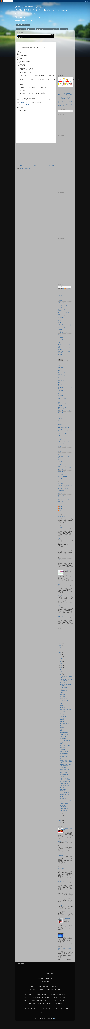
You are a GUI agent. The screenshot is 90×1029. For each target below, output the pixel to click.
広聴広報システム (62, 559)
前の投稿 (51, 165)
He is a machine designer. (63, 427)
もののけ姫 (62, 718)
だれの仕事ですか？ (64, 792)
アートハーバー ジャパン (30, 6)
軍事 (61, 743)
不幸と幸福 (62, 707)
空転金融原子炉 (61, 374)
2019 (60, 650)
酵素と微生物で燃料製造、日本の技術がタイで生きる (65, 105)
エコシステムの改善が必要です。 (65, 299)
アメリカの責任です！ (65, 772)
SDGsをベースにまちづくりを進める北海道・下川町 (65, 95)
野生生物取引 (61, 905)
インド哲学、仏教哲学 (63, 448)
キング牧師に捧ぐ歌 (64, 723)
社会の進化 (62, 749)
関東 (29, 29)
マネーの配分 (63, 721)
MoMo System (61, 390)
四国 (52, 29)
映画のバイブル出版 (62, 329)
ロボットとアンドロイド (63, 459)
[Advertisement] (35, 154)
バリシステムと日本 (62, 392)
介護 (61, 729)
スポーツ (60, 605)
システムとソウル (62, 446)
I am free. (60, 418)
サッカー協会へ (61, 444)
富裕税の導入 (61, 527)
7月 (61, 665)
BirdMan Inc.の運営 (62, 398)
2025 (60, 647)
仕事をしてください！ (65, 808)
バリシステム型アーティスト (64, 393)
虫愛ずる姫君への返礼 (63, 469)
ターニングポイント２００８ (64, 379)
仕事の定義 (60, 322)
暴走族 (61, 692)
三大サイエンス (61, 473)
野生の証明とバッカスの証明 (64, 456)
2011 (60, 822)
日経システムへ (61, 385)
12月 (61, 656)
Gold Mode (60, 395)
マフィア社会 (63, 758)
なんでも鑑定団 (63, 687)
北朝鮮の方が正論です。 (65, 778)
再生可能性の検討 (62, 595)
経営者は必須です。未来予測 (64, 408)
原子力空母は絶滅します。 (63, 584)
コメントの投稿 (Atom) (25, 168)
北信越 (38, 29)
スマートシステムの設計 (63, 332)
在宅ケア (62, 689)
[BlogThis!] (36, 102)
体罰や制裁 (62, 747)
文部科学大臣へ (63, 767)
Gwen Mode (60, 397)
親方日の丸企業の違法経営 (63, 488)
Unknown (61, 510)
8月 (61, 663)
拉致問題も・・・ (64, 776)
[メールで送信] (35, 102)
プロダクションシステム (63, 297)
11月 (61, 658)
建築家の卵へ (61, 367)
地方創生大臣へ (63, 798)
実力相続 (62, 787)
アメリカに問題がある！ (65, 740)
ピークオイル (66, 570)
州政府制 (60, 354)
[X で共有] (38, 102)
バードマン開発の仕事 (63, 892)
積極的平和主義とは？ (65, 781)
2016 (60, 654)
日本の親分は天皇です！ (65, 751)
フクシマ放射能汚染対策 (63, 491)
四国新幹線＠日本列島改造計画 (64, 351)
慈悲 (61, 702)
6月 (61, 667)
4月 (61, 671)
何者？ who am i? (62, 462)
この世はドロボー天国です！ (64, 538)
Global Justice (61, 317)
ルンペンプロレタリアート (63, 295)
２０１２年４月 (61, 339)
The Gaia (20, 24)
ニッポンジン (63, 738)
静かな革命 (60, 293)
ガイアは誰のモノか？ (63, 320)
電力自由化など (63, 810)
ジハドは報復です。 (64, 774)
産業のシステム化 (64, 783)
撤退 (61, 730)
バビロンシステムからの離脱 (64, 312)
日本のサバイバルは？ (63, 471)
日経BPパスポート (62, 402)
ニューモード (61, 384)
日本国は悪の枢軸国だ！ (63, 516)
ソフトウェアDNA (62, 327)
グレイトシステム (25, 104)
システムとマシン (62, 461)
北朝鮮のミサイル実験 (65, 779)
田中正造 (62, 719)
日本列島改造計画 (62, 349)
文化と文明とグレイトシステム (64, 324)
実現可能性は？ (61, 855)
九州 (57, 29)
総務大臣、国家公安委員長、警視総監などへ (65, 765)
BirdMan (61, 506)
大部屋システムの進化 (63, 451)
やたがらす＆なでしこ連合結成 (64, 344)
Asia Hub (26, 24)
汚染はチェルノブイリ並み (63, 486)
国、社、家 (62, 805)
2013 (60, 819)
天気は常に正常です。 (63, 346)
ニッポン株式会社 (64, 734)
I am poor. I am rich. (62, 405)
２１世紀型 (60, 474)
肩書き (61, 742)
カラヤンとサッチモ (62, 416)
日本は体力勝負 (61, 309)
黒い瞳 (59, 334)
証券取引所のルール (62, 302)
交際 (61, 713)
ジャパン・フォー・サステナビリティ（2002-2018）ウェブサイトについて (65, 98)
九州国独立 (60, 300)
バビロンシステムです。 (63, 305)
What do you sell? (62, 403)
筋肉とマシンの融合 (62, 466)
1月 (61, 813)
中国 (48, 29)
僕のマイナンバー (62, 616)
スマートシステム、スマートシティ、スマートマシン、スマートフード (65, 421)
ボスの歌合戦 (61, 437)
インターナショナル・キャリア (67, 934)
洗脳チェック (61, 314)
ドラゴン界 (60, 336)
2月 (61, 674)
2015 (60, 815)
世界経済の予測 (61, 315)
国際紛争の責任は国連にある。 (64, 868)
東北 (24, 29)
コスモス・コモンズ (64, 794)
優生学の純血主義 (64, 732)
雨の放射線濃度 (61, 501)
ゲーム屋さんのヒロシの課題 (64, 441)
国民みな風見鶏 (61, 493)
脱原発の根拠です (62, 483)
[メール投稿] (33, 102)
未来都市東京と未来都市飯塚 (64, 841)
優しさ (61, 725)
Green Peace (61, 319)
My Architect (60, 337)
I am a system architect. (63, 429)
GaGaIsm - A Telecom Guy (64, 369)
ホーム (36, 165)
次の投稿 (20, 165)
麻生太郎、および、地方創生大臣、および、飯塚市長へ (66, 761)
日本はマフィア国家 (64, 785)
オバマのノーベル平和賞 (63, 310)
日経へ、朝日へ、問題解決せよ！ (65, 410)
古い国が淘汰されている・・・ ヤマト (67, 919)
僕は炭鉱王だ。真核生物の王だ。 (65, 370)
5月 (61, 669)
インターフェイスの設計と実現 (64, 467)
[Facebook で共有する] (39, 102)
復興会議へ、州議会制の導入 (64, 499)
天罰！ (61, 705)
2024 (60, 649)
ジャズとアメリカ (64, 736)
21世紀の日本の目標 (62, 341)
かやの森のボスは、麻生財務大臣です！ (66, 715)
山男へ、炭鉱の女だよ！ (63, 372)
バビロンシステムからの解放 (64, 347)
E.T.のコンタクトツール (63, 433)
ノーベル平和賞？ (62, 375)
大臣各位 (62, 796)
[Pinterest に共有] (40, 102)
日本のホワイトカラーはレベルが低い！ (66, 680)
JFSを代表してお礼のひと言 (64, 93)
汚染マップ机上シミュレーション (65, 495)
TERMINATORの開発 (62, 476)
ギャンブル (60, 304)
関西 (43, 29)
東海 (33, 29)
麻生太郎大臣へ (63, 791)
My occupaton (61, 478)
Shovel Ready (61, 352)
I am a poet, (60, 425)
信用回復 (62, 727)
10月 (61, 659)
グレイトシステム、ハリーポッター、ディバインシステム (65, 454)
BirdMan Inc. (60, 342)
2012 (60, 820)
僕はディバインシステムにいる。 (65, 412)
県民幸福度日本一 (64, 756)
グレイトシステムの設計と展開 (64, 325)
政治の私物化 (63, 789)
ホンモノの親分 (63, 755)
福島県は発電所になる (63, 490)
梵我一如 (60, 307)
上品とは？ (62, 682)
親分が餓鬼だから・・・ (65, 753)
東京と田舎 (62, 694)
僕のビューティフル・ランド (64, 435)
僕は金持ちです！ (64, 803)
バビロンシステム (64, 700)
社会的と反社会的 (62, 549)
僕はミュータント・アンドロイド (65, 457)
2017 (60, 652)
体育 (61, 703)
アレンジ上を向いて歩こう (63, 450)
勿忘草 (59, 377)
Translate (68, 288)
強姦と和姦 (62, 711)
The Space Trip (61, 331)
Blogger (54, 1018)
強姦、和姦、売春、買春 (65, 709)
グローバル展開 (61, 464)
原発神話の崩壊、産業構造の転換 (65, 485)
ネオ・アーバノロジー (63, 443)
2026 (60, 645)
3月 (61, 673)
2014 (60, 817)
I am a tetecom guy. (62, 407)
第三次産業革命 (61, 380)
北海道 (19, 29)
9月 (61, 661)
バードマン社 (64, 29)
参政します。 (61, 400)
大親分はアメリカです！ (65, 745)
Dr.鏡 (59, 382)
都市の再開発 (63, 806)
